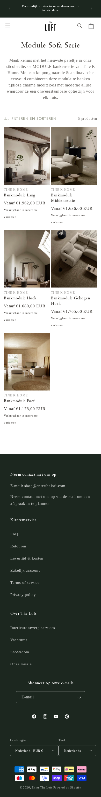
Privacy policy (23, 595)
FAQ (14, 534)
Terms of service (25, 582)
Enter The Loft (42, 787)
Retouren (18, 546)
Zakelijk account (25, 570)
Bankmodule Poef (19, 401)
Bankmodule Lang (19, 195)
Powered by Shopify (67, 787)
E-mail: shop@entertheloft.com (37, 486)
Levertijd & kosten (27, 558)
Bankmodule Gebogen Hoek (70, 301)
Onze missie (21, 664)
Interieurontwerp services (32, 628)
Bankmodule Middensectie (63, 198)
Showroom (19, 652)
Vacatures (18, 640)
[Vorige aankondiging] (9, 8)
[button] (7, 25)
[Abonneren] (79, 697)
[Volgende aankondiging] (91, 8)
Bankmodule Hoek (20, 298)
